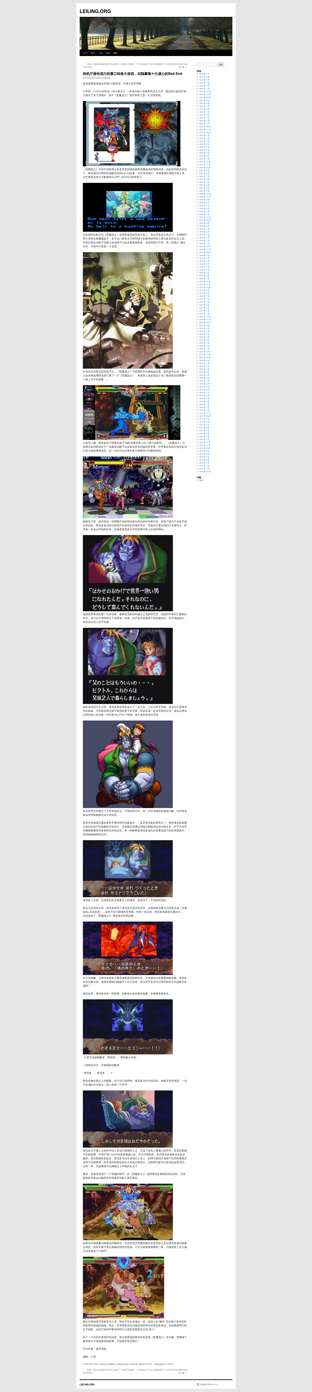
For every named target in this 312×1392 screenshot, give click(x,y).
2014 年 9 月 (204, 386)
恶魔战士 (112, 1363)
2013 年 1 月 (204, 439)
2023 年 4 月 (204, 115)
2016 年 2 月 (204, 345)
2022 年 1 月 (204, 158)
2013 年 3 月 (204, 436)
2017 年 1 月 (204, 313)
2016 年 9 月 (204, 325)
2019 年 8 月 (204, 226)
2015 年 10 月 (204, 357)
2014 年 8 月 (204, 389)
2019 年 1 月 (204, 243)
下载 (100, 52)
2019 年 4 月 (204, 234)
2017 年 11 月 (204, 284)
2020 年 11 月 (204, 196)
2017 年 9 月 (204, 290)
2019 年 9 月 (204, 223)
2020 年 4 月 (204, 208)
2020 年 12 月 (204, 193)
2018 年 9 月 (204, 255)
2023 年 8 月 (204, 103)
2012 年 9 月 (204, 451)
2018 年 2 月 (204, 275)
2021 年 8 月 (204, 173)
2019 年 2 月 (204, 240)
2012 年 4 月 (204, 465)
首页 (85, 52)
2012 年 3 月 (204, 468)
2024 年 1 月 (204, 88)
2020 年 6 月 (204, 202)
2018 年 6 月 (204, 264)
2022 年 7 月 (204, 141)
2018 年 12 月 (204, 246)
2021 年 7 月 (204, 176)
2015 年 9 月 (204, 360)
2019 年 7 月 (204, 229)
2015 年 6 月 (204, 366)
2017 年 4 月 (204, 305)
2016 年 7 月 (204, 331)
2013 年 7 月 (204, 424)
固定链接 (160, 1363)
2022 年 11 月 (204, 129)
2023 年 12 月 (204, 91)
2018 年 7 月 (204, 261)
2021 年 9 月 (204, 170)
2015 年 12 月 (204, 351)
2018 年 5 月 (204, 267)
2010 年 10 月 (204, 471)
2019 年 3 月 (204, 237)
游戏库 (141, 1363)
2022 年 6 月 (204, 144)
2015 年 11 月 (204, 354)
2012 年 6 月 (204, 459)
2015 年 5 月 (204, 369)
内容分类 (103, 1363)
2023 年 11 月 (204, 94)
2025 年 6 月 (204, 77)
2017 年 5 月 (204, 302)
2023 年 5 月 (204, 112)
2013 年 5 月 (204, 430)
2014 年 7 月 (204, 392)
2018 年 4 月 (204, 269)
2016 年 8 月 (204, 328)
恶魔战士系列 (123, 1363)
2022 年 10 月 (204, 132)
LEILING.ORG (95, 10)
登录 (201, 480)
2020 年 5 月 (204, 205)
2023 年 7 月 (204, 106)
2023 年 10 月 (204, 97)
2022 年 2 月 (204, 155)
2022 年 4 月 (204, 150)
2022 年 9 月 (204, 135)
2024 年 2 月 (204, 85)
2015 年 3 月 (204, 375)
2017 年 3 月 (204, 307)
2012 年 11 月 (204, 445)
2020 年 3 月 (204, 211)
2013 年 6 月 (204, 427)
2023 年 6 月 (204, 109)
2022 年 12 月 (204, 126)
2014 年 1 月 (204, 410)
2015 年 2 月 (204, 378)
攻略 (108, 52)
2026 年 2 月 (204, 74)
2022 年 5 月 (204, 147)
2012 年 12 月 (204, 442)
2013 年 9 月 (204, 419)
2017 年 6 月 (204, 299)
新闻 (93, 52)
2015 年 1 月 (204, 381)
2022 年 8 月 (204, 138)
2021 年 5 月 (204, 182)
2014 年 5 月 (204, 398)
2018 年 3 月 (204, 272)
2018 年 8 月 (204, 258)
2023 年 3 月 (204, 117)
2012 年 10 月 (204, 448)
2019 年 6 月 (204, 231)
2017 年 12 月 (204, 281)
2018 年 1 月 (204, 278)
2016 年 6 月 (204, 334)
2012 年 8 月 (204, 454)
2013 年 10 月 (204, 416)
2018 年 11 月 (204, 249)
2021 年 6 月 (204, 179)
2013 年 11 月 (204, 413)
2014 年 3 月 (204, 404)
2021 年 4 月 (204, 185)
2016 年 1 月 (204, 348)
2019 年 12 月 (204, 217)
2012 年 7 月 (204, 457)
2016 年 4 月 (204, 340)
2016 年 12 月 (204, 316)
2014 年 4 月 (204, 401)
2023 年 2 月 (204, 120)
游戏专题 (133, 1363)
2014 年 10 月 (204, 383)
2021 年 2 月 (204, 188)
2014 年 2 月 (204, 407)
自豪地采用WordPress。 (210, 1384)
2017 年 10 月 (204, 287)
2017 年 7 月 (204, 296)
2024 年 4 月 (204, 79)
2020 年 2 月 (204, 214)
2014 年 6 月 (204, 395)
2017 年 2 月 (204, 310)
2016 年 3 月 (204, 343)
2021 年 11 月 (204, 164)
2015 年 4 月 (204, 372)
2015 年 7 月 (204, 363)
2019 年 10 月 (204, 220)
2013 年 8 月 (204, 421)
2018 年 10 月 (204, 252)
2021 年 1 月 (204, 191)
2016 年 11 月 (204, 319)
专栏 (115, 52)
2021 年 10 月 (204, 167)
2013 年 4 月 (204, 433)
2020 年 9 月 (204, 199)
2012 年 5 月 (204, 462)
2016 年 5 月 (204, 337)
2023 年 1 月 (204, 123)
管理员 (107, 77)
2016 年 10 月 (204, 322)
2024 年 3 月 (204, 82)
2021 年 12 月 (204, 161)
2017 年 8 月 (204, 293)
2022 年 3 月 (204, 153)
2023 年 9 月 (204, 100)
